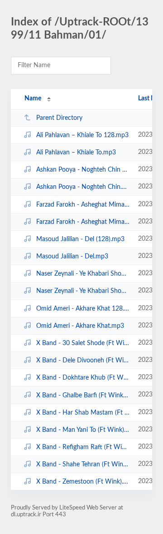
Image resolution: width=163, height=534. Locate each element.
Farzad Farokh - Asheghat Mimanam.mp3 (82, 222)
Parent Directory (59, 118)
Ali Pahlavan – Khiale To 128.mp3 (82, 135)
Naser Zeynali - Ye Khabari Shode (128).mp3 (82, 274)
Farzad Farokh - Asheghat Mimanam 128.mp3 (82, 205)
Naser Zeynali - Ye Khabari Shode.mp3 (82, 291)
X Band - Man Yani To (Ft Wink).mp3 (82, 430)
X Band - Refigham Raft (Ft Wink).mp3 (82, 447)
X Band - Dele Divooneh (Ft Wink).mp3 (82, 360)
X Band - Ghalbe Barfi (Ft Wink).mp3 (82, 395)
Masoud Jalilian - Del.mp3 (72, 256)
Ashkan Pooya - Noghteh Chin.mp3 (82, 187)
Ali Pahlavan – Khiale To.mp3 (76, 152)
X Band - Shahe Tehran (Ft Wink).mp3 (82, 464)
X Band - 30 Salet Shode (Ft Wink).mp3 (82, 343)
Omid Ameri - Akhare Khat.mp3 (80, 326)
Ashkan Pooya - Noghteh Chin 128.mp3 (82, 170)
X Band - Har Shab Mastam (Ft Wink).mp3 (82, 413)
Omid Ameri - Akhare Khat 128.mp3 (82, 309)
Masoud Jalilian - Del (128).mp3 (80, 239)
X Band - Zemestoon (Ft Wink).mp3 (82, 482)
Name (32, 98)
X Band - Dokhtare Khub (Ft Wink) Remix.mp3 (82, 378)
